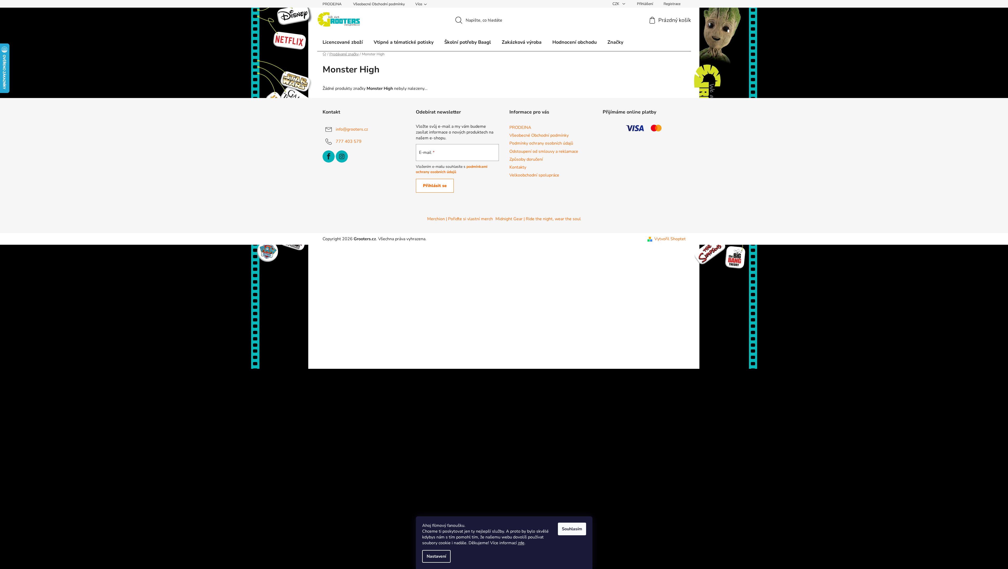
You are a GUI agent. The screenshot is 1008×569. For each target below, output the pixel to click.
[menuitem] (342, 42)
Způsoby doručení (526, 159)
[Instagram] (342, 156)
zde (521, 543)
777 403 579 (349, 141)
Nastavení (436, 556)
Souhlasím (572, 529)
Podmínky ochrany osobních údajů (541, 143)
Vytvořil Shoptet (670, 239)
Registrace (672, 3)
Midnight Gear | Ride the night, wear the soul (538, 219)
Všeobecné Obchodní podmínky (379, 4)
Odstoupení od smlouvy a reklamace (543, 151)
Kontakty (517, 167)
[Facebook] (329, 156)
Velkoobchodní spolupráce (534, 175)
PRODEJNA (332, 4)
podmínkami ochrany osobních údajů (452, 169)
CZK (616, 3)
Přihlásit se (435, 186)
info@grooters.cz (352, 129)
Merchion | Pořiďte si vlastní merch (460, 219)
